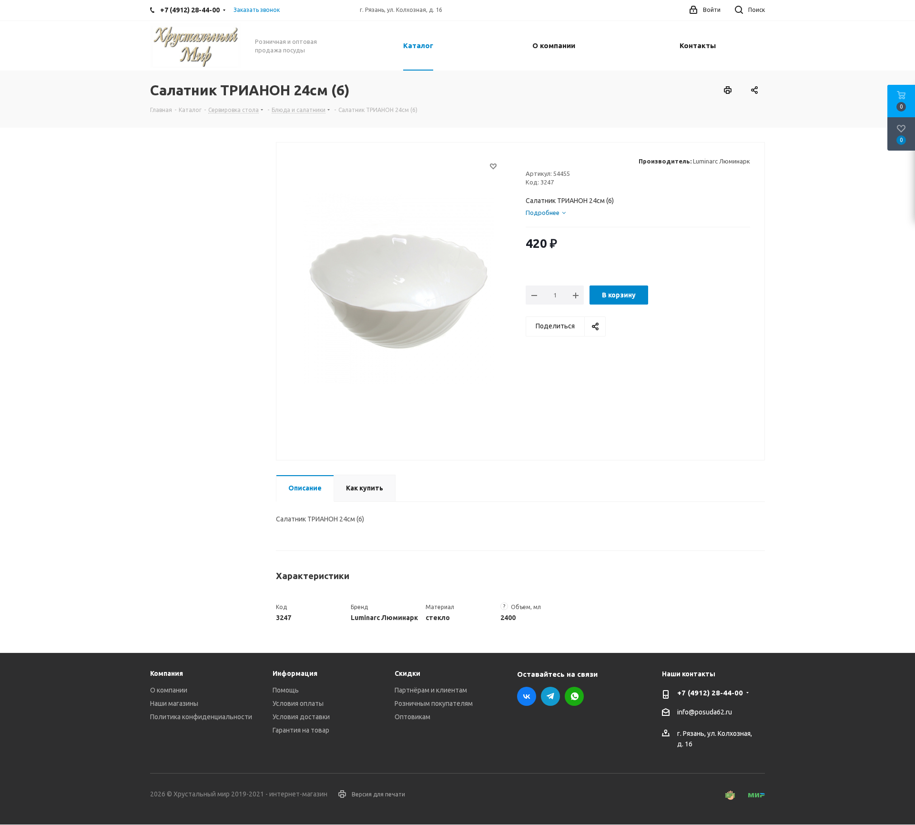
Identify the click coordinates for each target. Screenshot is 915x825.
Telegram (550, 696)
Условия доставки (301, 717)
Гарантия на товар (301, 730)
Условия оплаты (298, 703)
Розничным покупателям (434, 703)
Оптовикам (412, 717)
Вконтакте (526, 696)
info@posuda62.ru (704, 712)
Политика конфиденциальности (201, 717)
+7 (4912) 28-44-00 (710, 693)
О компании (168, 690)
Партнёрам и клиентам (431, 690)
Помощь (286, 690)
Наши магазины (174, 703)
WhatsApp (574, 696)
